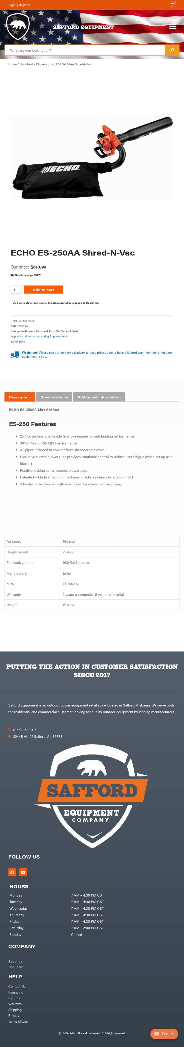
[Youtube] (23, 872)
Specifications (54, 397)
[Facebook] (12, 872)
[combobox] (85, 50)
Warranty (15, 1003)
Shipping (15, 1009)
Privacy (13, 1015)
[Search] (172, 50)
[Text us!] (164, 1035)
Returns (14, 997)
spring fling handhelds (54, 336)
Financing (15, 992)
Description (20, 397)
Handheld (26, 64)
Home (12, 64)
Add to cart (43, 289)
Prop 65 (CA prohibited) (63, 331)
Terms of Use (18, 1021)
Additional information (99, 397)
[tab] (19, 397)
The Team (15, 966)
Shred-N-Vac (32, 336)
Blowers (41, 64)
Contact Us (16, 986)
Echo (20, 336)
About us (15, 961)
